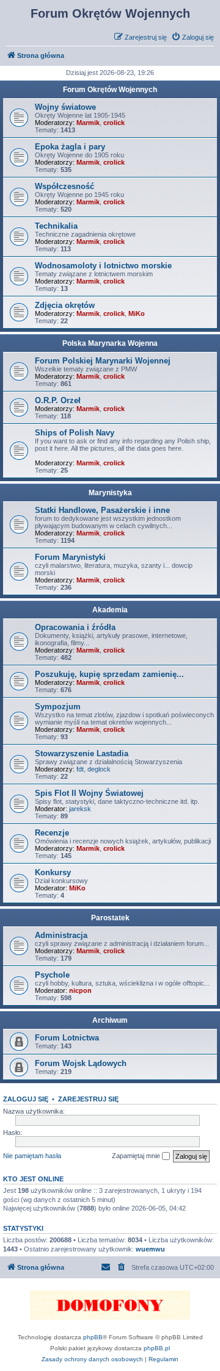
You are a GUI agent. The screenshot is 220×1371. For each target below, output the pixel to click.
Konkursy (53, 872)
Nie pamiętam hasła (32, 1155)
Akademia (110, 610)
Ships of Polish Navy (74, 432)
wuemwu (150, 1249)
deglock (99, 769)
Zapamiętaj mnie (137, 1155)
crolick (114, 122)
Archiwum (110, 1020)
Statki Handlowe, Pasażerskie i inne (102, 510)
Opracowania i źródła (75, 627)
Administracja (61, 935)
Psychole (52, 974)
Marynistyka (110, 493)
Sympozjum (58, 706)
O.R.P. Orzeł (58, 400)
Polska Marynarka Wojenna (110, 343)
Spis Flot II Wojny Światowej (89, 793)
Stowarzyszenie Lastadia (81, 753)
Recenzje (52, 832)
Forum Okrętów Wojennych (110, 89)
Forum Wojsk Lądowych (81, 1063)
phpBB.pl (157, 1348)
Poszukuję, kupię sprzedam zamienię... (109, 674)
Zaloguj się (25, 1099)
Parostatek (110, 918)
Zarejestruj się (88, 1099)
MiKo (136, 313)
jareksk (80, 808)
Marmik (88, 122)
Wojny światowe (65, 107)
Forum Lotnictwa (67, 1037)
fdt (80, 769)
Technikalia (56, 226)
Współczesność (64, 186)
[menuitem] (192, 37)
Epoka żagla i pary (70, 146)
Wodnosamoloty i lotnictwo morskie (103, 265)
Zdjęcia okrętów (65, 305)
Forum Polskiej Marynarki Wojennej (102, 360)
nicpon (80, 990)
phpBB (93, 1337)
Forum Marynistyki (70, 557)
